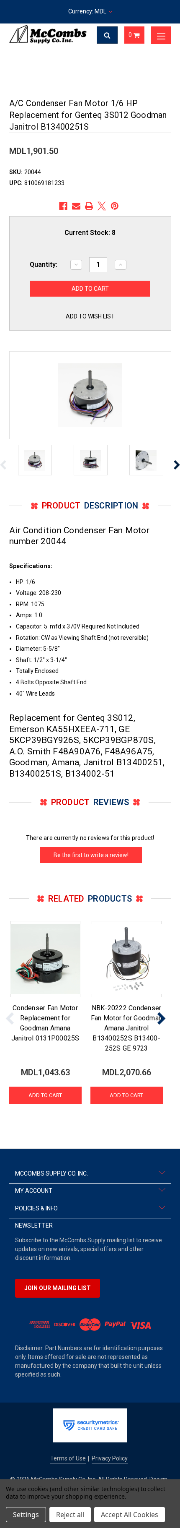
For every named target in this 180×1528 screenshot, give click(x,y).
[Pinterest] (115, 206)
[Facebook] (63, 206)
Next (161, 1018)
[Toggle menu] (161, 35)
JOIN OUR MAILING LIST (57, 1288)
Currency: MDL (88, 11)
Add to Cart (45, 1095)
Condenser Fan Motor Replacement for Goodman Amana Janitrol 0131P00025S (45, 1023)
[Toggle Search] (107, 35)
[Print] (89, 206)
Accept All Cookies (129, 1514)
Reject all (70, 1514)
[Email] (76, 206)
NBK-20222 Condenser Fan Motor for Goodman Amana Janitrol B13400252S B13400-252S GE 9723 (126, 1028)
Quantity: (43, 265)
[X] (102, 206)
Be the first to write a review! (91, 855)
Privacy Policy (110, 1458)
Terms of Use (68, 1458)
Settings (26, 1514)
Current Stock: (90, 233)
